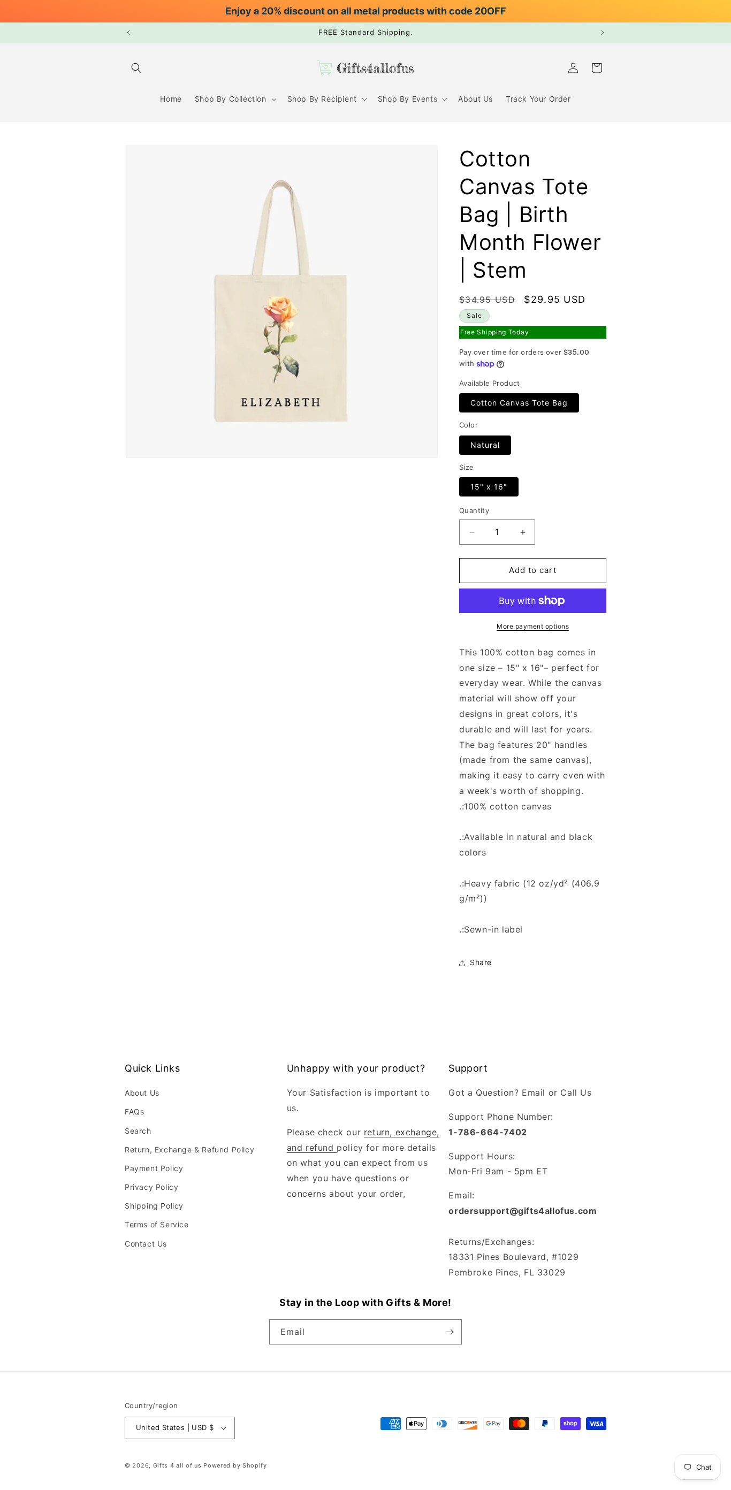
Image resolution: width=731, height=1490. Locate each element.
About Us (142, 1092)
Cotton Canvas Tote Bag (519, 403)
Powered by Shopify (235, 1465)
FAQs (134, 1111)
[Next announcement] (602, 32)
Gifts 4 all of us (177, 1465)
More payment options (533, 626)
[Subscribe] (449, 1331)
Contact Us (146, 1243)
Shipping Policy (154, 1205)
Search (138, 1130)
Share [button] (481, 962)
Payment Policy (154, 1168)
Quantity (474, 511)
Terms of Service (157, 1224)
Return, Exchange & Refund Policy (189, 1149)
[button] (136, 68)
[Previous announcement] (128, 32)
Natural (485, 444)
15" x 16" (488, 487)
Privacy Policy (151, 1186)
